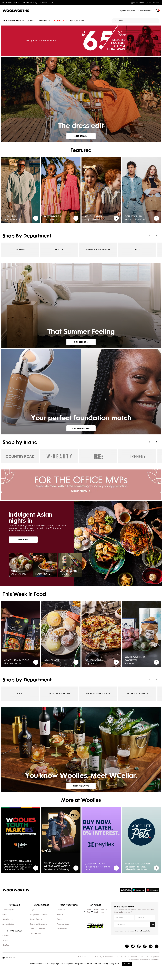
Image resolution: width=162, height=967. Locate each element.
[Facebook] (128, 947)
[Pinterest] (140, 947)
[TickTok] (158, 947)
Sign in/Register (8, 910)
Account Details (8, 924)
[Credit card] (92, 911)
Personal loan (104, 910)
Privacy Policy (155, 959)
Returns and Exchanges (38, 924)
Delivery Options (36, 919)
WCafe (5, 940)
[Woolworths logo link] (16, 10)
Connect (6, 936)
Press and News (63, 924)
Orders (5, 914)
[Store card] (84, 911)
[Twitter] (134, 947)
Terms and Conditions (38, 929)
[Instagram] (146, 947)
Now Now (6, 945)
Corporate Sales (35, 933)
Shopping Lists (8, 919)
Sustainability (62, 929)
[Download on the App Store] (126, 890)
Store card (89, 910)
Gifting (30, 21)
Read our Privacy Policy (142, 931)
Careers (59, 919)
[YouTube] (152, 947)
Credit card (96, 910)
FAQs (32, 910)
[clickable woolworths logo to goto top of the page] (16, 890)
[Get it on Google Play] (139, 890)
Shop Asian (23, 539)
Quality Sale (58, 21)
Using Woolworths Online (39, 914)
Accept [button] (127, 964)
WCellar (43, 21)
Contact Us (61, 910)
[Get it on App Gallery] (152, 890)
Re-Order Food (77, 21)
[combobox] (137, 20)
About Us (60, 914)
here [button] (117, 964)
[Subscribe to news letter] (152, 924)
